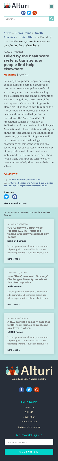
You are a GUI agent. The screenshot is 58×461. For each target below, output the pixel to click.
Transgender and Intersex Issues (32, 185)
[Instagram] (34, 13)
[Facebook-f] (21, 389)
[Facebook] (23, 13)
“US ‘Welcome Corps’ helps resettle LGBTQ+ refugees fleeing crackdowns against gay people (28, 232)
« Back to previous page (15, 203)
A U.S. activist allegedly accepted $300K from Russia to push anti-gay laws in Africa (29, 325)
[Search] (51, 18)
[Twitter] (29, 13)
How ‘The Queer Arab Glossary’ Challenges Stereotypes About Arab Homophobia (27, 279)
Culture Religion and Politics (24, 183)
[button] (51, 6)
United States (33, 179)
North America (19, 179)
